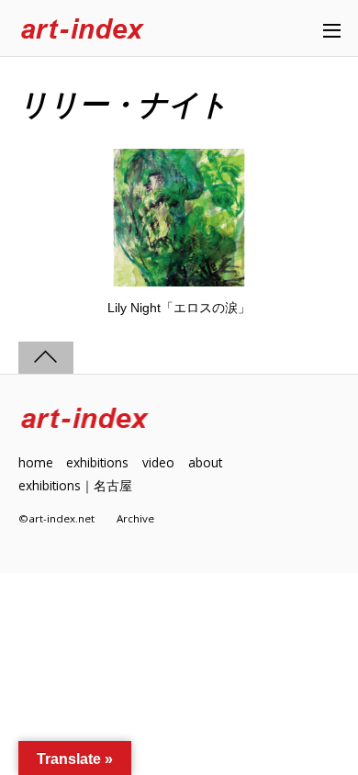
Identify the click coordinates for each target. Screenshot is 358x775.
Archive (135, 518)
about (205, 462)
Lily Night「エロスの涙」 (179, 307)
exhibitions (97, 462)
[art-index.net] (82, 30)
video (158, 462)
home (35, 462)
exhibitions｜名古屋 (75, 485)
